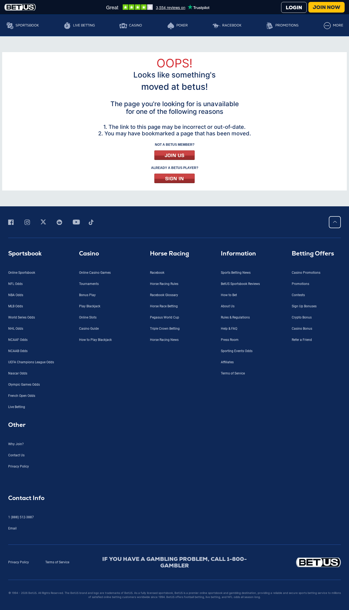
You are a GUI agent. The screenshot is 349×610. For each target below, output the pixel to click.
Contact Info (26, 498)
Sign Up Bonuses (304, 306)
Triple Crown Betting (165, 329)
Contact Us (16, 455)
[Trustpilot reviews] (157, 7)
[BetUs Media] (12, 222)
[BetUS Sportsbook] (20, 7)
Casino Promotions (306, 273)
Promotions (287, 25)
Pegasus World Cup (164, 317)
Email (12, 528)
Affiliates (227, 362)
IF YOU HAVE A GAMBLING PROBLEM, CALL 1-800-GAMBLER (174, 562)
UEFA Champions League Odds (31, 362)
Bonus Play (87, 295)
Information (238, 253)
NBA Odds (15, 295)
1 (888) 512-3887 (21, 517)
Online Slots (88, 317)
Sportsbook (27, 25)
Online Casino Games (95, 273)
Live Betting (84, 25)
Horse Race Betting (164, 306)
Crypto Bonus (302, 317)
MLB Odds (15, 306)
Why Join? (16, 444)
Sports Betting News (236, 273)
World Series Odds (21, 317)
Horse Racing (169, 253)
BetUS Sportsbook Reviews (240, 284)
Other (17, 425)
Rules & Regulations (235, 317)
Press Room (230, 340)
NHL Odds (15, 329)
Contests (298, 295)
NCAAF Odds (18, 340)
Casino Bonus (302, 329)
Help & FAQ (229, 329)
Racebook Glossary (164, 295)
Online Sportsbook (21, 273)
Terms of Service (233, 373)
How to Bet (229, 295)
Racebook (231, 25)
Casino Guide (89, 329)
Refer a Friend (302, 340)
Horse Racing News (164, 340)
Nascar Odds (17, 373)
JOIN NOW (326, 7)
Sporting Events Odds (236, 351)
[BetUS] (301, 562)
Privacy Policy (18, 466)
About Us (227, 306)
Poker (182, 25)
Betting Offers (313, 253)
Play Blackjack (89, 306)
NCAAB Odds (18, 351)
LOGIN (294, 7)
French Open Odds (21, 396)
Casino (135, 25)
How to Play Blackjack (95, 340)
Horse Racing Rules (164, 284)
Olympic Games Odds (24, 384)
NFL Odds (15, 284)
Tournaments (89, 284)
